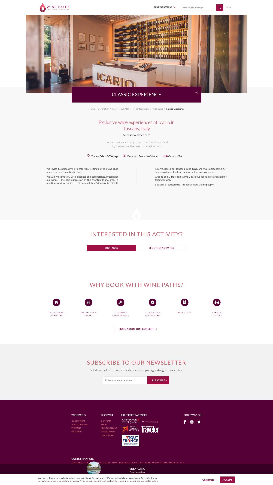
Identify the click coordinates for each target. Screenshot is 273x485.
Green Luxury (108, 431)
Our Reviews (107, 435)
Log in (228, 7)
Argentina (77, 462)
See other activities (161, 248)
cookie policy (151, 480)
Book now (111, 248)
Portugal (124, 462)
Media (104, 424)
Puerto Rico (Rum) (141, 462)
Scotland (157, 462)
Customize (208, 479)
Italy (115, 462)
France (107, 462)
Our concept (78, 421)
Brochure (76, 431)
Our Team (106, 421)
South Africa (171, 462)
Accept (227, 479)
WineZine (76, 428)
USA (182, 462)
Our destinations (163, 7)
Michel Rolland (109, 428)
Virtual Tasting (79, 424)
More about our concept (136, 328)
